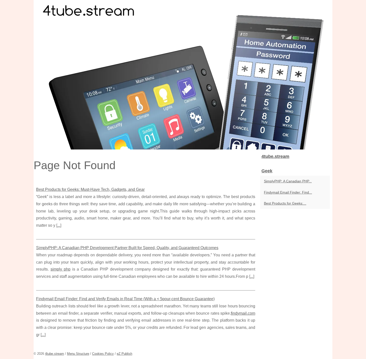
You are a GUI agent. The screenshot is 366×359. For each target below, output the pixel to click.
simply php (60, 269)
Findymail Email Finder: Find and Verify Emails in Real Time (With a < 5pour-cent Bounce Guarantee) (125, 299)
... (58, 225)
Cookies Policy (103, 354)
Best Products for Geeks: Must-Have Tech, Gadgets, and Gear (90, 189)
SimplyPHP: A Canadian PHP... (288, 181)
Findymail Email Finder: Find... (288, 192)
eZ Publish (124, 354)
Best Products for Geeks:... (285, 203)
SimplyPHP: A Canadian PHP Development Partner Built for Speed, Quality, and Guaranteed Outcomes (127, 248)
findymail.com (243, 313)
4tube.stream (54, 354)
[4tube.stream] (183, 74)
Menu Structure (78, 354)
